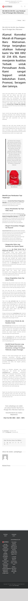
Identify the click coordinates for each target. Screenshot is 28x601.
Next (24, 20)
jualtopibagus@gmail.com (14, 2)
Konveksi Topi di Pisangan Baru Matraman (16, 104)
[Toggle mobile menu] (25, 6)
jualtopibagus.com (15, 262)
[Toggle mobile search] (21, 6)
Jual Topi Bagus (16, 585)
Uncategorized (8, 432)
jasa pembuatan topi (13, 301)
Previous (19, 20)
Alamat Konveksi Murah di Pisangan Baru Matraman (14, 38)
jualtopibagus (6, 430)
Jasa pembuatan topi (6, 230)
